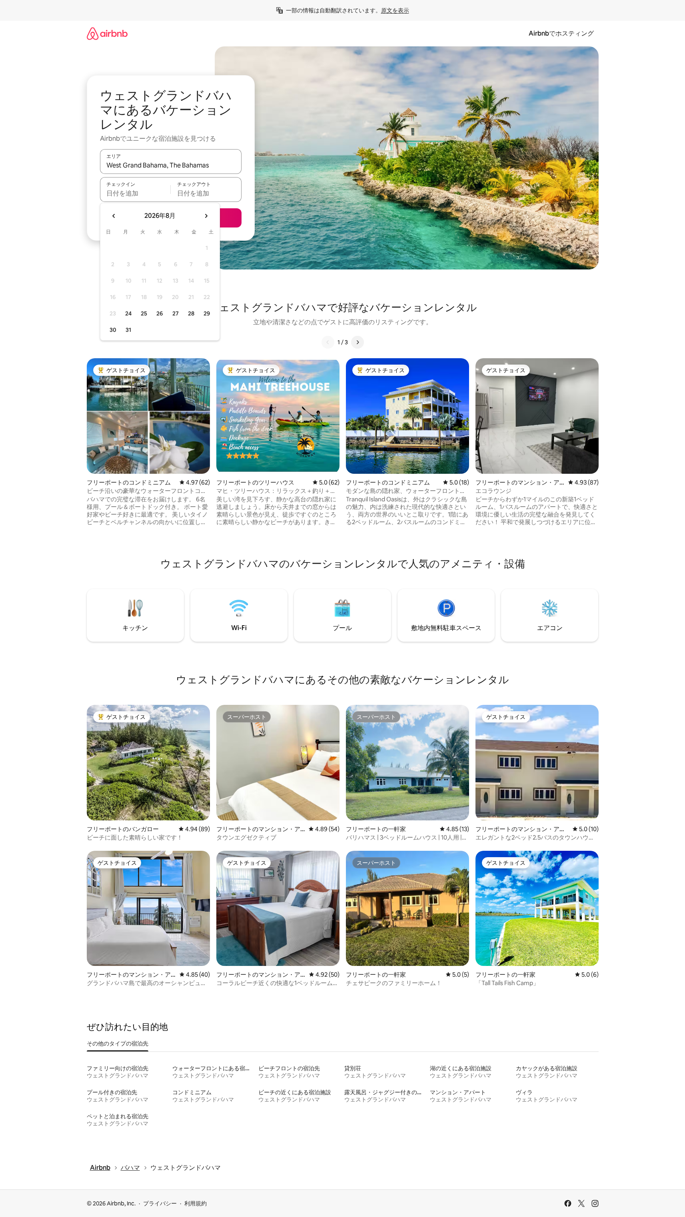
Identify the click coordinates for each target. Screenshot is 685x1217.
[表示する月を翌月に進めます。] (206, 215)
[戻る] (328, 342)
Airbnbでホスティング (561, 33)
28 (191, 313)
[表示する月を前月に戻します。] (114, 215)
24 (128, 313)
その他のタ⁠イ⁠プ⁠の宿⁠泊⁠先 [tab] (117, 1043)
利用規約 (195, 1203)
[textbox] (135, 193)
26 (159, 313)
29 (207, 313)
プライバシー (160, 1203)
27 (175, 313)
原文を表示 (395, 10)
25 (144, 313)
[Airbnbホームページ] (107, 33)
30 (113, 329)
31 (128, 329)
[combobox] (170, 165)
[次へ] (357, 342)
